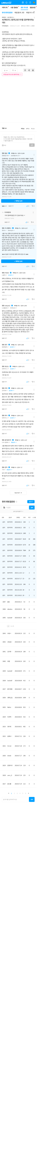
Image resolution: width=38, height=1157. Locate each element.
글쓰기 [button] (31, 501)
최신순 (33, 128)
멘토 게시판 (24, 7)
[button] (9, 793)
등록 (32, 145)
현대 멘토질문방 (7, 12)
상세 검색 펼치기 (17, 511)
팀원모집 (32, 7)
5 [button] (22, 793)
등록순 (28, 128)
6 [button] (25, 793)
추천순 (22, 128)
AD (8, 626)
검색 (32, 508)
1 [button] (11, 793)
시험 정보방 (14, 7)
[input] (18, 139)
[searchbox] (15, 799)
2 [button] (14, 793)
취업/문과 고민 (19, 12)
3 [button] (17, 793)
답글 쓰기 (11, 206)
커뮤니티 (5, 7)
